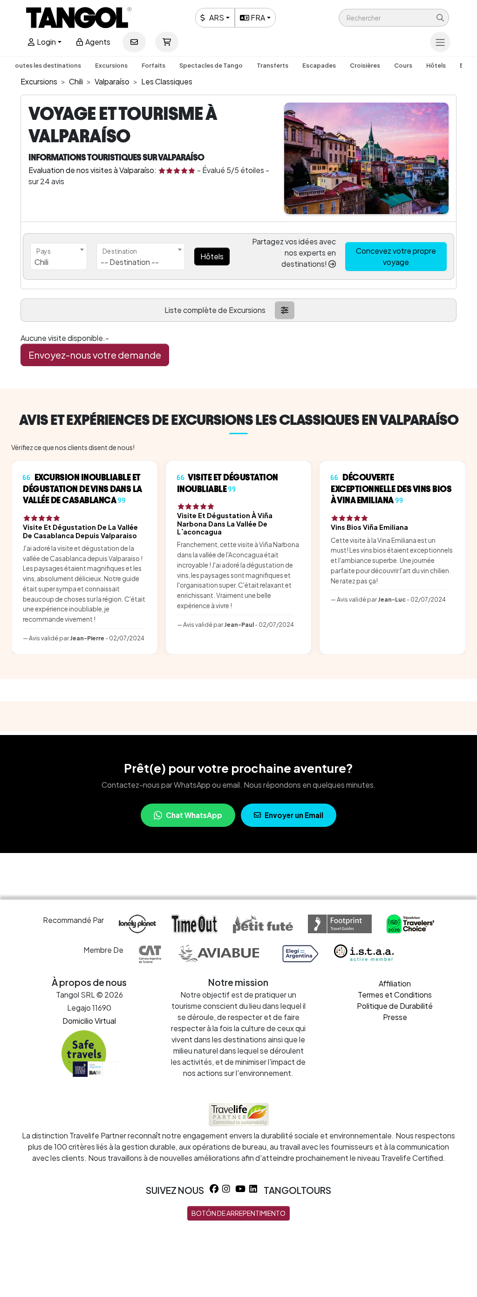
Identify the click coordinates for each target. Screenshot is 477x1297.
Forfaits (153, 65)
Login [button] (45, 42)
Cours (403, 65)
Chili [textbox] (41, 262)
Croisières (365, 65)
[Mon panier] (166, 42)
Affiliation (395, 983)
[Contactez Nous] (134, 42)
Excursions (111, 65)
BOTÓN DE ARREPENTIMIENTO (238, 1213)
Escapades (319, 65)
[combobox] (58, 256)
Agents (97, 42)
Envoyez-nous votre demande (94, 355)
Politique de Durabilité (395, 1006)
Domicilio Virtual (89, 1021)
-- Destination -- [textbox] (130, 262)
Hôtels (436, 65)
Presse (395, 1017)
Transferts (272, 65)
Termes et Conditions (395, 994)
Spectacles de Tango (211, 65)
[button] (394, 18)
